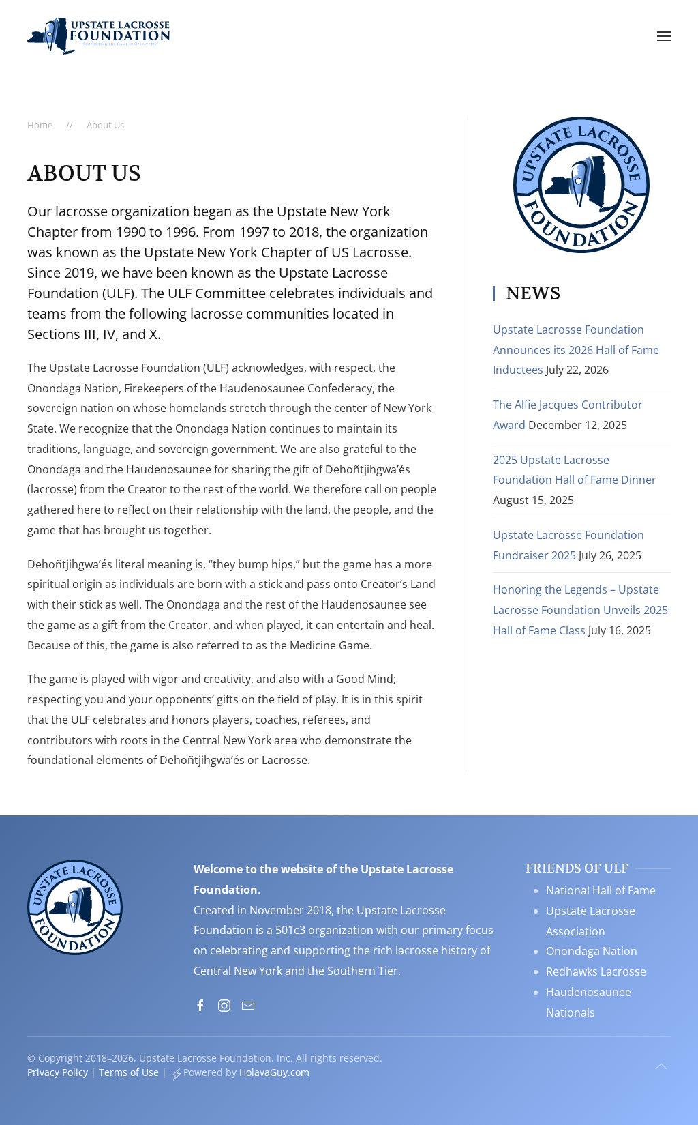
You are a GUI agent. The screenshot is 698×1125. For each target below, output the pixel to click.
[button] (664, 36)
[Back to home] (98, 36)
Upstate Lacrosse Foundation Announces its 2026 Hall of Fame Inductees (576, 350)
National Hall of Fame (601, 890)
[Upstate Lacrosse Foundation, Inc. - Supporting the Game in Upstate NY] (75, 906)
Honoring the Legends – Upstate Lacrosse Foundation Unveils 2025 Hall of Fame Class (580, 610)
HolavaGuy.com (274, 1072)
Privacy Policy (57, 1072)
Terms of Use (129, 1072)
